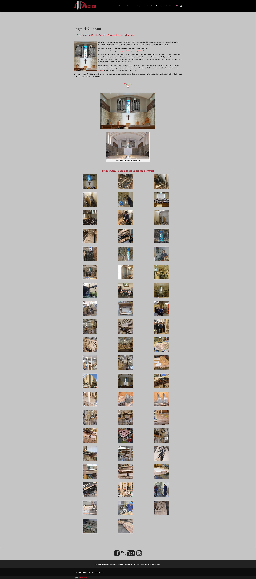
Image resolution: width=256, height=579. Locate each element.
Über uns (130, 6)
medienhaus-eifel (83, 577)
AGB (75, 572)
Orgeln (139, 6)
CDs (156, 6)
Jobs (162, 6)
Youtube (101, 70)
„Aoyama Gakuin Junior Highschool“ (132, 51)
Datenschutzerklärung (96, 572)
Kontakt (169, 6)
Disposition (128, 84)
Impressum (83, 572)
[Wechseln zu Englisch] (177, 8)
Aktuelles (121, 6)
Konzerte (150, 6)
